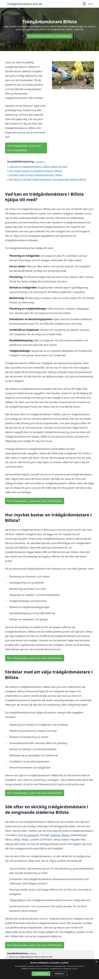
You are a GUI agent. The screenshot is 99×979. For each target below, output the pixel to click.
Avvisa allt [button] (59, 974)
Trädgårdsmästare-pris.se (24, 4)
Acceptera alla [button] (40, 974)
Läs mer (75, 969)
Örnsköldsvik (31, 835)
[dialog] (49, 969)
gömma (39, 161)
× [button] (96, 962)
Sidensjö (55, 835)
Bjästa (65, 835)
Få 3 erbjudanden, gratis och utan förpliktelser (49, 36)
